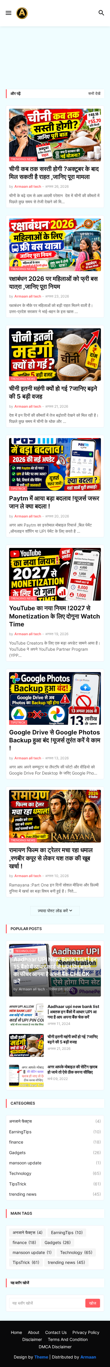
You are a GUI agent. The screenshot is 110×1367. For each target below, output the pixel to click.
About (33, 1332)
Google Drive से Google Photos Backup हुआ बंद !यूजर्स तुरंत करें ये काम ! (54, 740)
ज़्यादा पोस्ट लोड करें (53, 910)
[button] (8, 13)
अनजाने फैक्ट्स (55, 1121)
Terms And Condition (68, 1339)
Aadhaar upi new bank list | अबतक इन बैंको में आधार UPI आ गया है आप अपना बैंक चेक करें (73, 1011)
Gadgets (55, 1152)
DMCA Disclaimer (55, 1346)
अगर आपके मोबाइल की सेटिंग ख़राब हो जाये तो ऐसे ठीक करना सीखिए (72, 1069)
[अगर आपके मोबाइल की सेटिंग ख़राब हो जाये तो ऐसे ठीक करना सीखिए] (26, 1075)
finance (55, 1141)
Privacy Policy (85, 1332)
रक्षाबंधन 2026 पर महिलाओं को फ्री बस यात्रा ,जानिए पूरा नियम (53, 282)
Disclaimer (32, 1339)
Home (16, 1332)
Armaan (88, 1356)
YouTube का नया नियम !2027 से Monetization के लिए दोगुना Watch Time (54, 616)
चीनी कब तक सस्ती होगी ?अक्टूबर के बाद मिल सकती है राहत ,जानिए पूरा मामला (54, 172)
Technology (55, 1173)
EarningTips (55, 1131)
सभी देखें (94, 93)
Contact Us (56, 1332)
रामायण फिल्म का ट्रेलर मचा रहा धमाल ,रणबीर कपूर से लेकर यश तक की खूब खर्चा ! (51, 858)
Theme (41, 1356)
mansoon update (55, 1162)
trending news (55, 1194)
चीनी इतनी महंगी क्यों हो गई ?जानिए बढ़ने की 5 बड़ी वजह (53, 392)
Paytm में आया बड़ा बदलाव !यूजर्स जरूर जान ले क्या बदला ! (54, 502)
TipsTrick (55, 1183)
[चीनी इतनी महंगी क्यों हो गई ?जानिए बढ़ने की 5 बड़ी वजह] (26, 1045)
